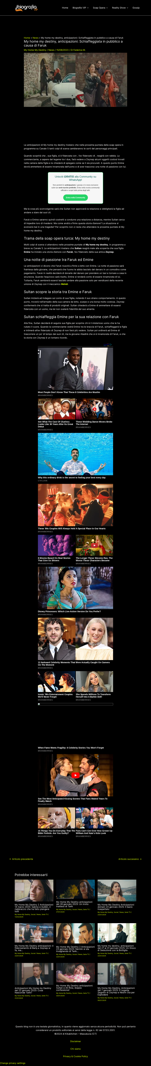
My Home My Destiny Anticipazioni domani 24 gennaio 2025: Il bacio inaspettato (116, 906)
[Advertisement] (75, 126)
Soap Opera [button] (99, 7)
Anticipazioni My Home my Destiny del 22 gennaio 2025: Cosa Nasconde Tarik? (33, 990)
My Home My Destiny (35, 50)
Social (33, 914)
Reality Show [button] (119, 7)
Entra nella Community (75, 198)
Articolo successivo (130, 859)
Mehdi (64, 284)
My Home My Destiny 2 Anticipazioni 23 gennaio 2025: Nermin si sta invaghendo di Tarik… (75, 949)
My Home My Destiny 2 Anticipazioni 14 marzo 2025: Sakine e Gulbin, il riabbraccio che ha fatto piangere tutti (34, 908)
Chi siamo (75, 1049)
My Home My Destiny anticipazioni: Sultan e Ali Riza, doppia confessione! (74, 987)
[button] (87, 8)
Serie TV (45, 914)
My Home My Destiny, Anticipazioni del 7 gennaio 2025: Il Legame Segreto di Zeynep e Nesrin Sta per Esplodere (116, 991)
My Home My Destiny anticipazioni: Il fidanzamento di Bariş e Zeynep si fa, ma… (34, 948)
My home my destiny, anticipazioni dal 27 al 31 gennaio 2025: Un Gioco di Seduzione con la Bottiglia (117, 948)
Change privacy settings (12, 1063)
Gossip (136, 7)
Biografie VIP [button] (79, 7)
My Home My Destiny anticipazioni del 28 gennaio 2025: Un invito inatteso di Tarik (74, 904)
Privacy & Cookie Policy (75, 1056)
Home (65, 7)
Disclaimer (75, 1041)
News (51, 50)
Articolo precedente (21, 859)
